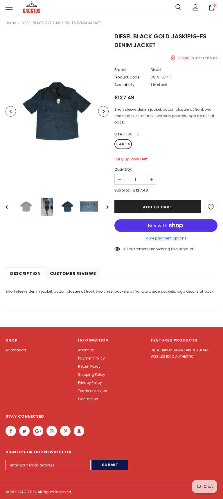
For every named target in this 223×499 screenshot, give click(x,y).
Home (11, 22)
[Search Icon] (178, 7)
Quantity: (123, 169)
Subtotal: (123, 190)
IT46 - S (123, 144)
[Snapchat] (79, 431)
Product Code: (127, 77)
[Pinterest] (65, 431)
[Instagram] (51, 431)
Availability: (125, 84)
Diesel (156, 69)
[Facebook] (11, 431)
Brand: (120, 69)
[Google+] (38, 431)
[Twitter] (24, 431)
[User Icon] (196, 7)
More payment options (165, 238)
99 (125, 248)
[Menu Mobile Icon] (9, 7)
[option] (57, 111)
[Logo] (31, 7)
